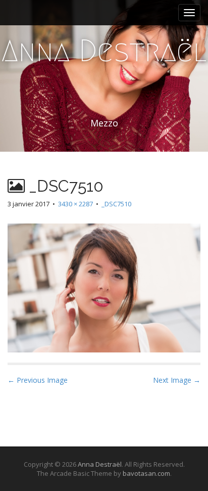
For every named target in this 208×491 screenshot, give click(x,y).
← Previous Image (38, 380)
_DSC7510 (116, 203)
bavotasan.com (146, 473)
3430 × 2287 (75, 203)
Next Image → (176, 380)
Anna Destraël (104, 50)
